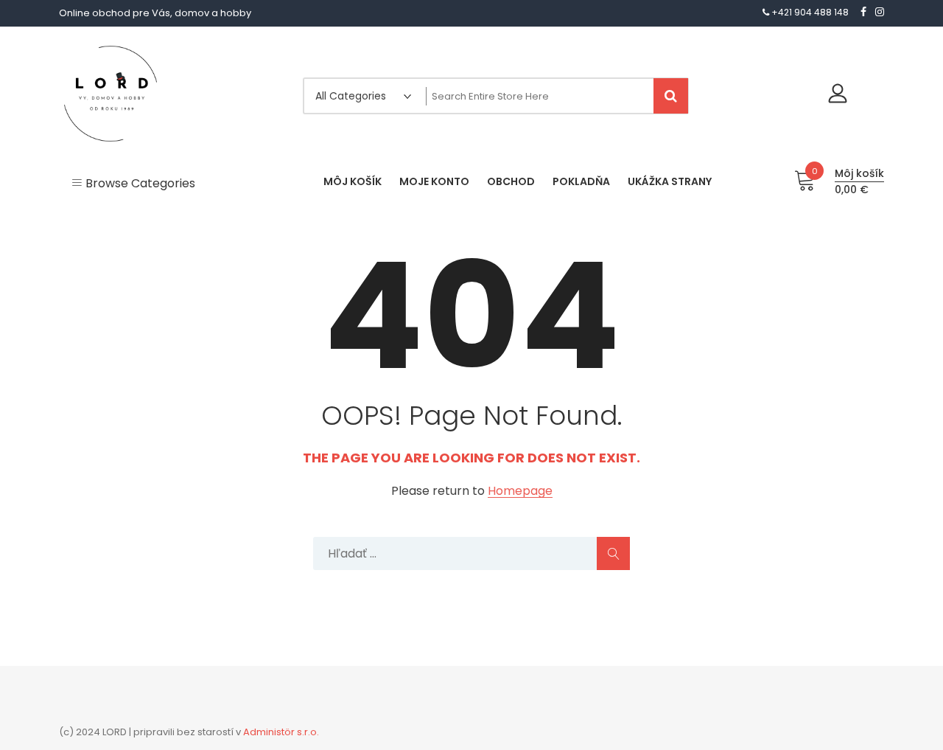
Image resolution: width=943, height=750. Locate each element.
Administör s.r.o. (281, 732)
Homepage (520, 491)
